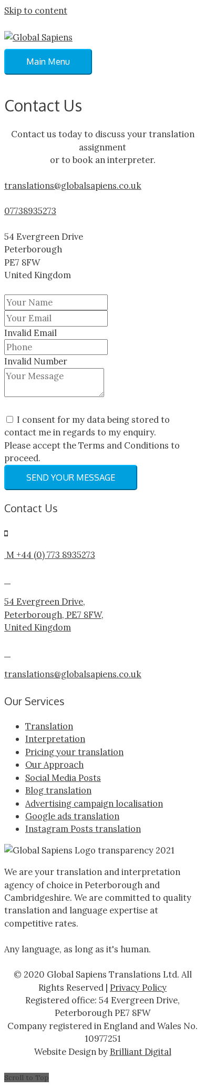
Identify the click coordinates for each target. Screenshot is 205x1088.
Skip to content (35, 10)
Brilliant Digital (140, 1051)
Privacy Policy (138, 987)
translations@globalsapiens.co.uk (72, 185)
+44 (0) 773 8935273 (55, 554)
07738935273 (30, 210)
